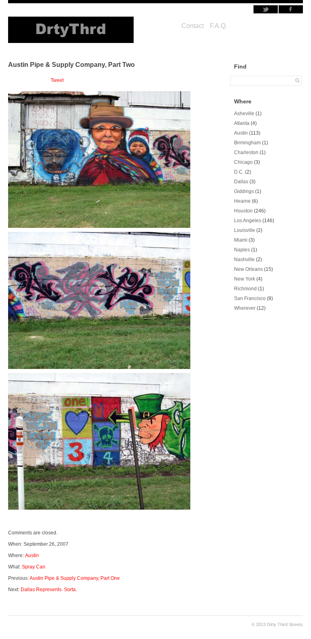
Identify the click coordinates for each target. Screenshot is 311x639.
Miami (240, 240)
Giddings (244, 191)
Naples (242, 250)
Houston (243, 211)
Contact (192, 25)
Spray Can (33, 567)
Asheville (244, 113)
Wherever (245, 308)
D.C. (239, 172)
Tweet (57, 80)
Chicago (243, 162)
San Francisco (250, 298)
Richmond (245, 289)
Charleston (246, 152)
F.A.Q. (218, 25)
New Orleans (248, 269)
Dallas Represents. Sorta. (49, 589)
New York (244, 279)
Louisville (244, 230)
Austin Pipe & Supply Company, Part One (75, 578)
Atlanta (241, 123)
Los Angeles (247, 220)
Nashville (244, 259)
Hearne (242, 201)
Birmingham (247, 143)
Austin (32, 555)
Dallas (241, 181)
